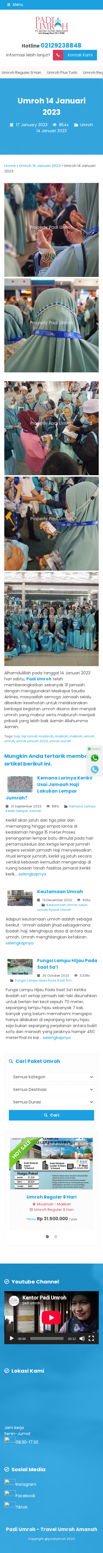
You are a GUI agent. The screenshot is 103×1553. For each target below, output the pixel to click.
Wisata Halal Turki (55, 1197)
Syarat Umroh (60, 909)
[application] (51, 1313)
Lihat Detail (60, 1163)
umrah (89, 736)
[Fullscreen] (91, 1335)
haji (17, 736)
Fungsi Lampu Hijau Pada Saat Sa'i (43, 980)
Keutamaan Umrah (60, 892)
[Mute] (82, 1335)
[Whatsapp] (95, 758)
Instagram (26, 1480)
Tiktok (21, 1503)
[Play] (12, 1335)
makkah (61, 736)
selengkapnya (32, 874)
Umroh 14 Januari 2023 (64, 128)
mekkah (76, 736)
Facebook (25, 1492)
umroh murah (60, 741)
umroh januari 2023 (32, 741)
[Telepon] (95, 769)
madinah (46, 736)
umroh (9, 741)
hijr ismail (29, 736)
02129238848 (61, 45)
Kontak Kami (80, 55)
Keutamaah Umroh (62, 905)
